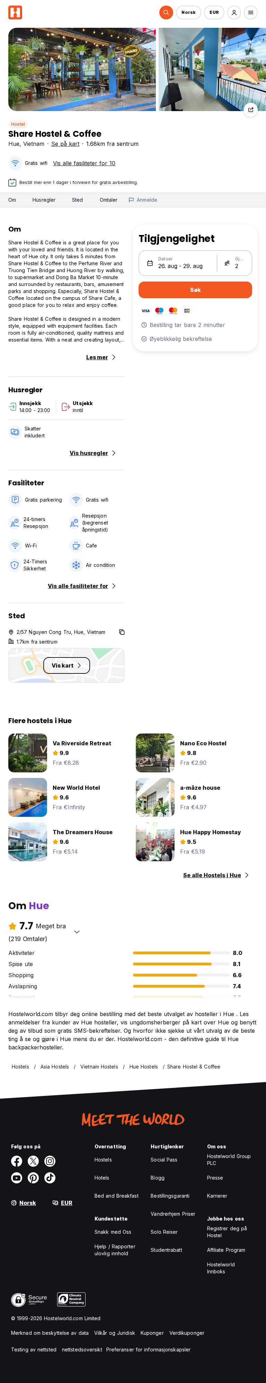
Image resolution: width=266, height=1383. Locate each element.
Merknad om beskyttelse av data (50, 1333)
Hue (13, 143)
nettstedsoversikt (82, 1349)
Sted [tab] (77, 200)
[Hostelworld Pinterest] (33, 1177)
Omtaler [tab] (109, 200)
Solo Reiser (164, 1232)
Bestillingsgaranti (170, 1196)
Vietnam (33, 143)
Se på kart (65, 143)
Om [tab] (12, 200)
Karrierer (217, 1196)
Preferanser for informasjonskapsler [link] (148, 1349)
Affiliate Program (226, 1250)
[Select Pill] (166, 12)
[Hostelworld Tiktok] (49, 1177)
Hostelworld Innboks (221, 1268)
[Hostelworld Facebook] (16, 1161)
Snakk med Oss (113, 1232)
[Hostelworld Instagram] (49, 1161)
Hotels (102, 1178)
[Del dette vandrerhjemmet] (251, 110)
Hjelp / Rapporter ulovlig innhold (115, 1249)
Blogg (158, 1178)
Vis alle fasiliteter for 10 (84, 163)
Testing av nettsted (33, 1349)
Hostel (18, 124)
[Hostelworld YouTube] (16, 1177)
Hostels (103, 1160)
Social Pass (164, 1160)
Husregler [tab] (44, 200)
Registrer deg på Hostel (227, 1231)
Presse (215, 1178)
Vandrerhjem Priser (173, 1214)
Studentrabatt (166, 1250)
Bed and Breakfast (117, 1196)
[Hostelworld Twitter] (33, 1161)
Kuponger (152, 1333)
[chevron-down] (77, 931)
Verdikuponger (186, 1333)
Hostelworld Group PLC (229, 1159)
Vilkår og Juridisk (114, 1333)
